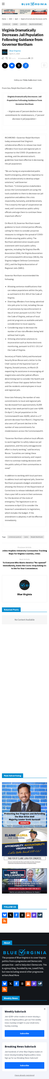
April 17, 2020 (14, 54)
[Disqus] (24, 665)
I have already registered (24, 1075)
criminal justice (15, 537)
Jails (26, 537)
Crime (15, 24)
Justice (24, 24)
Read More (14, 975)
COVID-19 (6, 24)
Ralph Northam (36, 24)
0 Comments (23, 58)
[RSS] (4, 921)
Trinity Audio (27, 80)
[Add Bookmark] (44, 65)
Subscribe (24, 1033)
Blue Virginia (15, 50)
